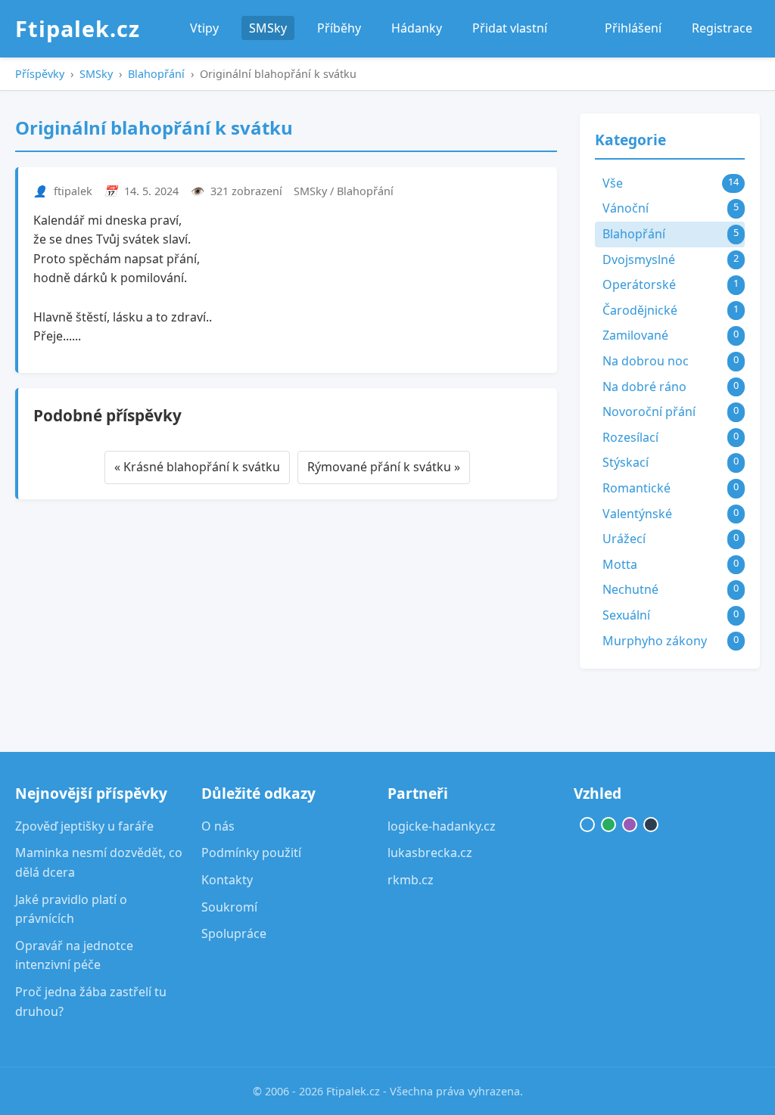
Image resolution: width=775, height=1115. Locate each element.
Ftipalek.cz (77, 28)
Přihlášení (633, 28)
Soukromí (229, 907)
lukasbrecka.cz (430, 852)
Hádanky (416, 28)
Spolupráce (233, 933)
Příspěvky (39, 74)
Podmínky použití (251, 852)
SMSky (268, 28)
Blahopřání (156, 74)
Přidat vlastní (509, 28)
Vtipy (204, 28)
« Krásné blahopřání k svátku (197, 466)
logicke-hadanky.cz (442, 826)
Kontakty (227, 879)
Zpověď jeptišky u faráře (84, 826)
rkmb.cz (411, 879)
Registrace (722, 28)
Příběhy (339, 28)
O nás (218, 826)
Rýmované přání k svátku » (383, 466)
